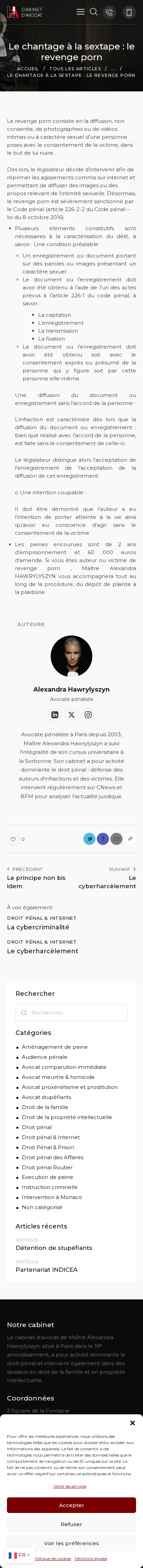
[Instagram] (88, 714)
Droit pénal (37, 1127)
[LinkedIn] (54, 714)
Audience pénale (44, 1057)
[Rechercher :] (71, 1012)
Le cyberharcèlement (42, 951)
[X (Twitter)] (71, 714)
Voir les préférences (71, 1543)
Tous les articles (75, 68)
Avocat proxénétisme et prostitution (70, 1087)
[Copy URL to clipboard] (130, 839)
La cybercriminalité (38, 927)
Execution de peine (47, 1177)
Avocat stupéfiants (46, 1097)
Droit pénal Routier (47, 1167)
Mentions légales (91, 1558)
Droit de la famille (45, 1107)
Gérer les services (69, 1486)
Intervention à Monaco (52, 1197)
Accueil (28, 68)
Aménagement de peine (55, 1047)
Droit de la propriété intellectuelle (67, 1117)
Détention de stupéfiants (54, 1247)
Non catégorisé (42, 1207)
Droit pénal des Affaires (52, 1157)
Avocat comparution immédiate (64, 1067)
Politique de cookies (52, 1558)
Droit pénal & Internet (42, 918)
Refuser (71, 1524)
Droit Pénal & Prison (48, 1147)
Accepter (71, 1505)
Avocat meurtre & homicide (58, 1077)
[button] (132, 1423)
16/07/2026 (27, 1240)
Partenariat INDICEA (46, 1269)
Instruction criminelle (50, 1187)
